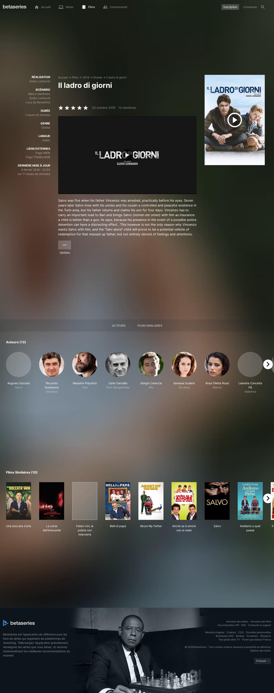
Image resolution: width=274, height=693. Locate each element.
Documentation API (228, 625)
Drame (97, 77)
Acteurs (118, 325)
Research (265, 635)
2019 (86, 77)
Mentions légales (214, 632)
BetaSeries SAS (224, 635)
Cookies (231, 632)
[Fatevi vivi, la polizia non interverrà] (84, 501)
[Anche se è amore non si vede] (184, 501)
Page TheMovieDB (38, 157)
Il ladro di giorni (116, 77)
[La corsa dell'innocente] (51, 501)
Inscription (230, 7)
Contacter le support (259, 625)
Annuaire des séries (237, 621)
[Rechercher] (263, 7)
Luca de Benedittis (38, 102)
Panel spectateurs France (256, 639)
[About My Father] (150, 501)
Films (75, 77)
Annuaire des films (261, 621)
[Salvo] (217, 501)
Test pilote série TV (229, 639)
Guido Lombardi (39, 81)
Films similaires (149, 325)
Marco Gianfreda (39, 94)
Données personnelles (258, 632)
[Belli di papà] (117, 501)
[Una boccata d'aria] (18, 501)
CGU (241, 632)
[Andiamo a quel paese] (250, 501)
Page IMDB (43, 152)
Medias (240, 635)
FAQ (243, 625)
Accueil (63, 77)
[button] (18, 373)
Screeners (252, 635)
